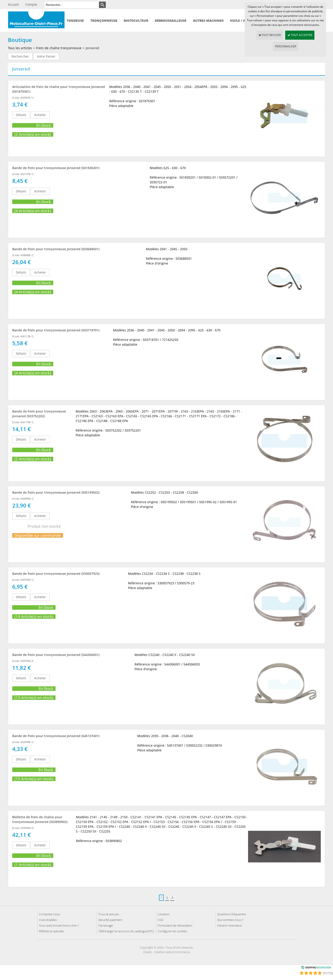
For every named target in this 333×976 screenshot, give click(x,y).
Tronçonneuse (103, 20)
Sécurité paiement (110, 920)
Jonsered (92, 48)
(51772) (328, 973)
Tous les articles (20, 48)
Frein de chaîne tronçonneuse (59, 48)
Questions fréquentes (231, 914)
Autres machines (208, 20)
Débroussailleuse (170, 20)
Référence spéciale (51, 931)
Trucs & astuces (108, 914)
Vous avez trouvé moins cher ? (59, 925)
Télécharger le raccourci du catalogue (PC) (126, 931)
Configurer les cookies (172, 931)
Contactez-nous (49, 914)
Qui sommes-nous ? (230, 920)
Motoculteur (136, 20)
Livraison (164, 914)
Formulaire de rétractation (175, 925)
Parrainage (105, 925)
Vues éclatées (48, 920)
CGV (160, 920)
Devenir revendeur (229, 925)
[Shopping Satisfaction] (316, 968)
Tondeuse (75, 20)
